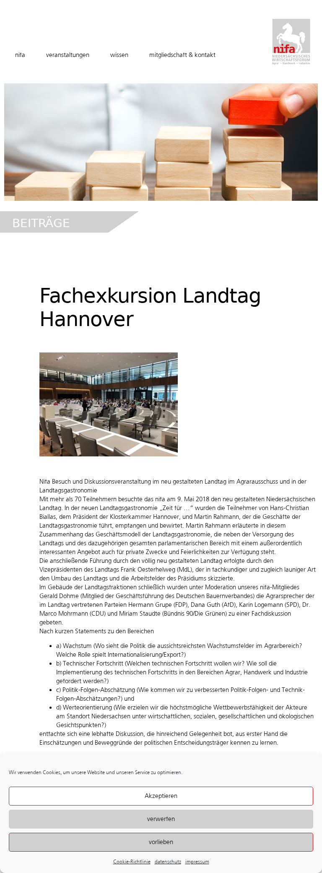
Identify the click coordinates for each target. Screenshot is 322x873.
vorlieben (161, 842)
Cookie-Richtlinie (132, 862)
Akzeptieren (161, 796)
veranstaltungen (67, 55)
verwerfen (161, 819)
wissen (119, 55)
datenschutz (168, 862)
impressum (197, 862)
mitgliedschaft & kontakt (182, 55)
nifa (20, 55)
